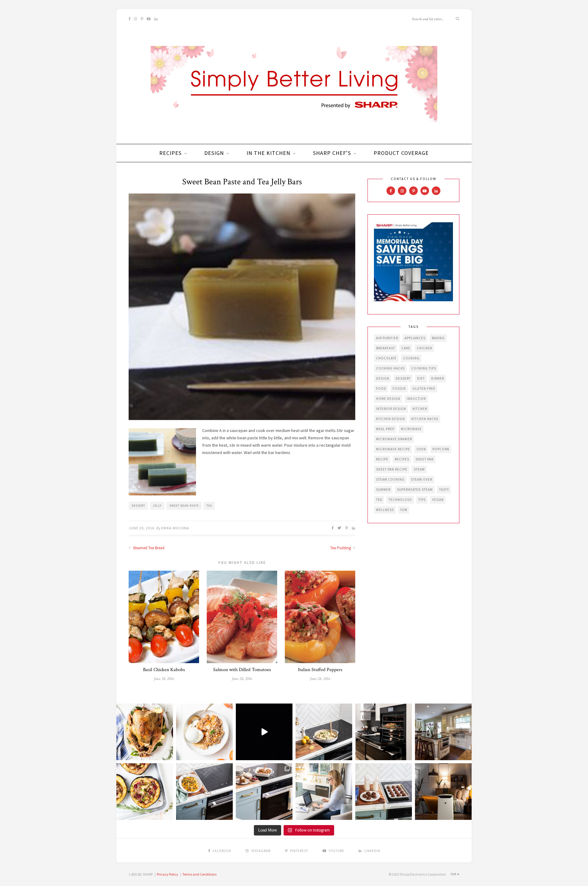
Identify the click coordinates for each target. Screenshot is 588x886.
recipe (382, 459)
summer (383, 489)
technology (400, 499)
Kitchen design (390, 419)
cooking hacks (390, 368)
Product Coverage (401, 152)
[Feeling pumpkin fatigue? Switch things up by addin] (144, 791)
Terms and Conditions (199, 874)
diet (421, 378)
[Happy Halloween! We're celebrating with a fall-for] (204, 791)
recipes (402, 459)
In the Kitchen (268, 152)
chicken (424, 348)
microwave (411, 429)
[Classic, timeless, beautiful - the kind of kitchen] (443, 732)
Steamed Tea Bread (148, 547)
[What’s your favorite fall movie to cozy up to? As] (264, 732)
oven (421, 449)
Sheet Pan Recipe (391, 469)
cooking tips (423, 368)
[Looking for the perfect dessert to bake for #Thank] (204, 732)
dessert (138, 506)
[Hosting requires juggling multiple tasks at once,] (383, 732)
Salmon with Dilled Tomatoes (242, 669)
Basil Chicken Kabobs (164, 669)
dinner (437, 378)
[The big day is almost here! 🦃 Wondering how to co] (144, 732)
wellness (385, 510)
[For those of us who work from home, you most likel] (324, 791)
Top (453, 874)
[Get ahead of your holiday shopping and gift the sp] (443, 791)
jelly (157, 506)
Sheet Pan (425, 459)
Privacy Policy (167, 874)
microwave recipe (393, 449)
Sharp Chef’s (332, 152)
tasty (444, 489)
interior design (391, 409)
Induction (416, 398)
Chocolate (386, 358)
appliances (415, 338)
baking (438, 338)
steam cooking (390, 479)
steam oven (421, 479)
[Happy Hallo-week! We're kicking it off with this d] (264, 791)
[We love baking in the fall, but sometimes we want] (383, 791)
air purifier (387, 338)
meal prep (385, 429)
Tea (209, 506)
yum (403, 510)
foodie (399, 388)
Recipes (170, 152)
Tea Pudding (341, 547)
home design (388, 398)
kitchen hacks (424, 419)
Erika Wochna (175, 528)
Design (214, 152)
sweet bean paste (184, 506)
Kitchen (420, 409)
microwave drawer (394, 439)
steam (419, 469)
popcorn (440, 449)
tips (422, 499)
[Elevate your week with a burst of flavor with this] (324, 732)
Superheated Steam (415, 489)
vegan (438, 499)
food (381, 388)
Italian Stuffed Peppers (320, 669)
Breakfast (385, 348)
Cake (405, 348)
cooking (411, 358)
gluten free (424, 388)
